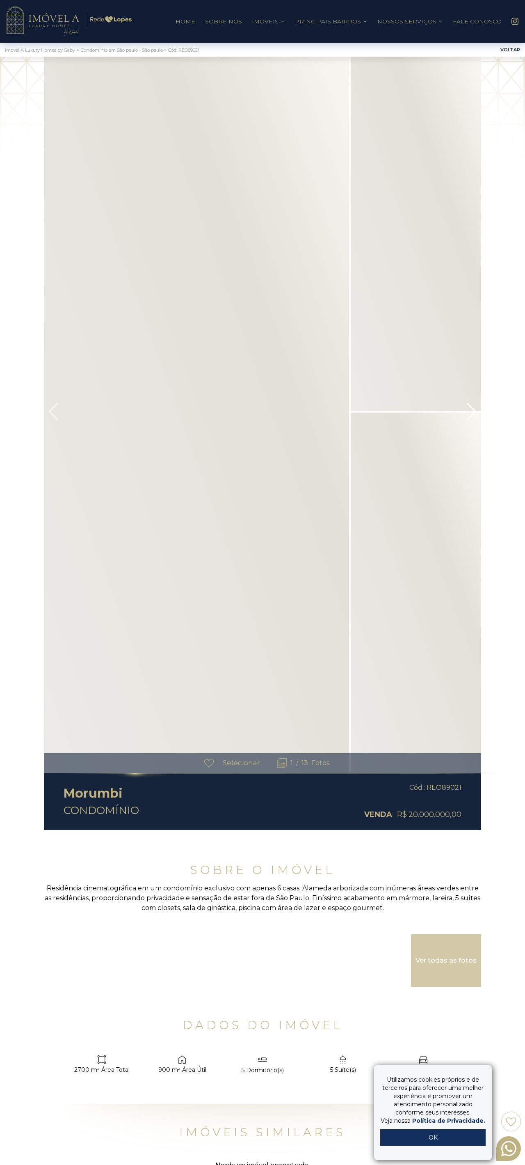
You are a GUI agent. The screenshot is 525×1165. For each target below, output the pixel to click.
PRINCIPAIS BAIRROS (328, 21)
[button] (471, 412)
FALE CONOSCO (477, 21)
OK (433, 1137)
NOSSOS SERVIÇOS (406, 21)
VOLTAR (510, 50)
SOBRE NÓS (223, 21)
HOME (185, 21)
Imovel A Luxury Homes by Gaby (40, 50)
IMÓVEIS (265, 21)
